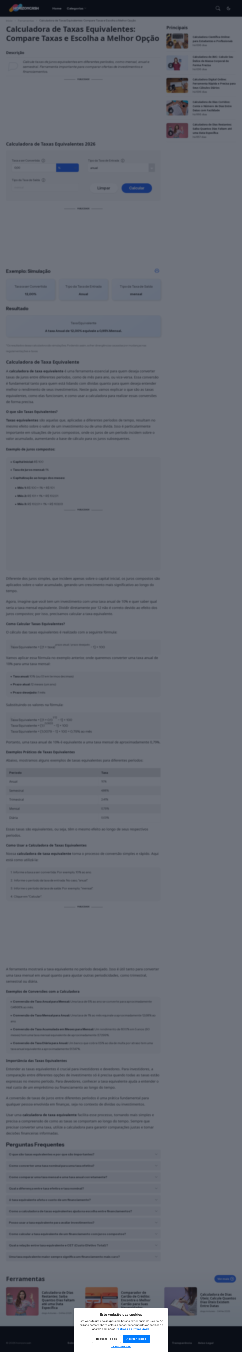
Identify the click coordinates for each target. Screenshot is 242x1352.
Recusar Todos (106, 1338)
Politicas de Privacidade (132, 1329)
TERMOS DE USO (121, 1346)
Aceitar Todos (136, 1338)
